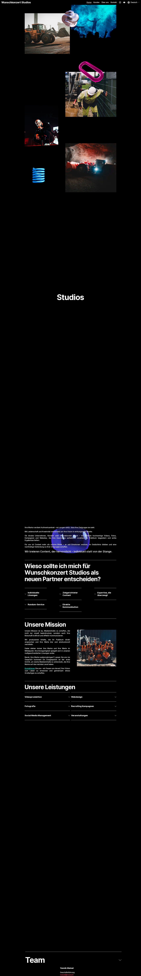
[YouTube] (124, 2)
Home (89, 2)
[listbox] (134, 2)
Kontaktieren (30, 668)
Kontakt (114, 2)
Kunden (96, 2)
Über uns (105, 2)
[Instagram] (120, 2)
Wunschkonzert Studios (16, 2)
